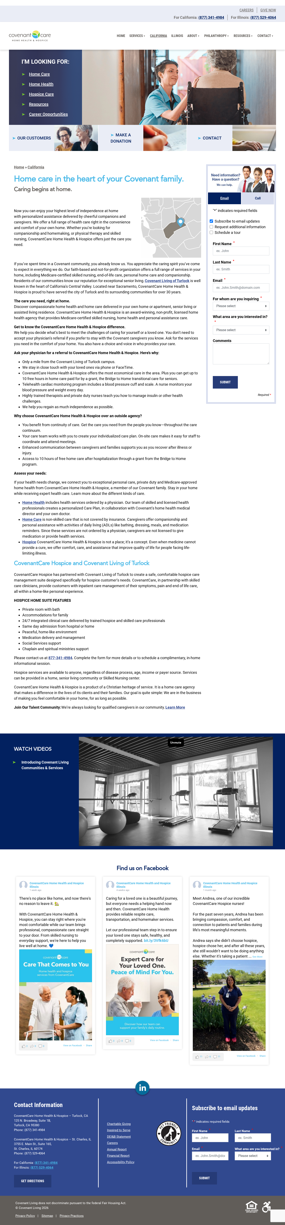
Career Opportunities (48, 114)
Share (89, 1045)
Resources (242, 36)
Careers (246, 10)
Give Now (268, 10)
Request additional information (240, 227)
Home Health (41, 84)
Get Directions (32, 1181)
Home (121, 36)
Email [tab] (224, 198)
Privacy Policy (25, 1216)
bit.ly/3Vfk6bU (156, 940)
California (158, 36)
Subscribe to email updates (237, 221)
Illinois (177, 36)
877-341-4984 (60, 658)
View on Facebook (72, 1045)
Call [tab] (258, 198)
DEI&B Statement (119, 1137)
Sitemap (47, 1216)
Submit (225, 382)
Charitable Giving (119, 1124)
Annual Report (117, 1149)
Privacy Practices (72, 1216)
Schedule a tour (228, 232)
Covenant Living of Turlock (167, 281)
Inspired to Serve (118, 1130)
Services (136, 36)
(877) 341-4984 (211, 17)
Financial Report (118, 1156)
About (192, 36)
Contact (264, 36)
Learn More (175, 707)
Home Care (39, 74)
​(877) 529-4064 (263, 17)
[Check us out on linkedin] (142, 1088)
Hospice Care (41, 94)
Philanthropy (215, 36)
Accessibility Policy (120, 1162)
